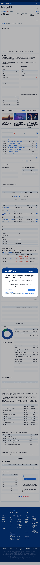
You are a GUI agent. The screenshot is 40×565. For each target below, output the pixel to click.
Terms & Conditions (25, 293)
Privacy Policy (32, 293)
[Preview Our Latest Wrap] (9, 292)
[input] (16, 290)
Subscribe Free (31, 289)
